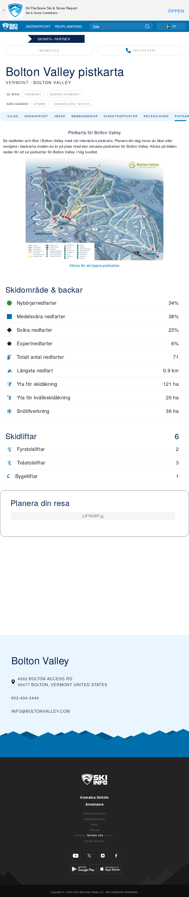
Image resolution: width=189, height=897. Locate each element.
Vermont (33, 94)
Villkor (94, 824)
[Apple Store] (110, 868)
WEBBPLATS (49, 50)
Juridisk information (94, 813)
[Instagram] (102, 855)
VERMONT (17, 82)
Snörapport (38, 26)
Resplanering (68, 26)
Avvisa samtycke (95, 841)
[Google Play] (83, 868)
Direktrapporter (121, 116)
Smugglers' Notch (72, 104)
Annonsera (94, 804)
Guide (12, 116)
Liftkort (91, 515)
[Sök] (147, 26)
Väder (59, 116)
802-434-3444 (144, 50)
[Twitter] (89, 855)
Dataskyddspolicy (94, 819)
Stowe (40, 104)
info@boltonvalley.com (40, 711)
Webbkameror (84, 116)
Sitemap (94, 830)
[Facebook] (116, 855)
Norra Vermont (65, 94)
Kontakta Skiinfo (94, 797)
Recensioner (156, 116)
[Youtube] (75, 855)
